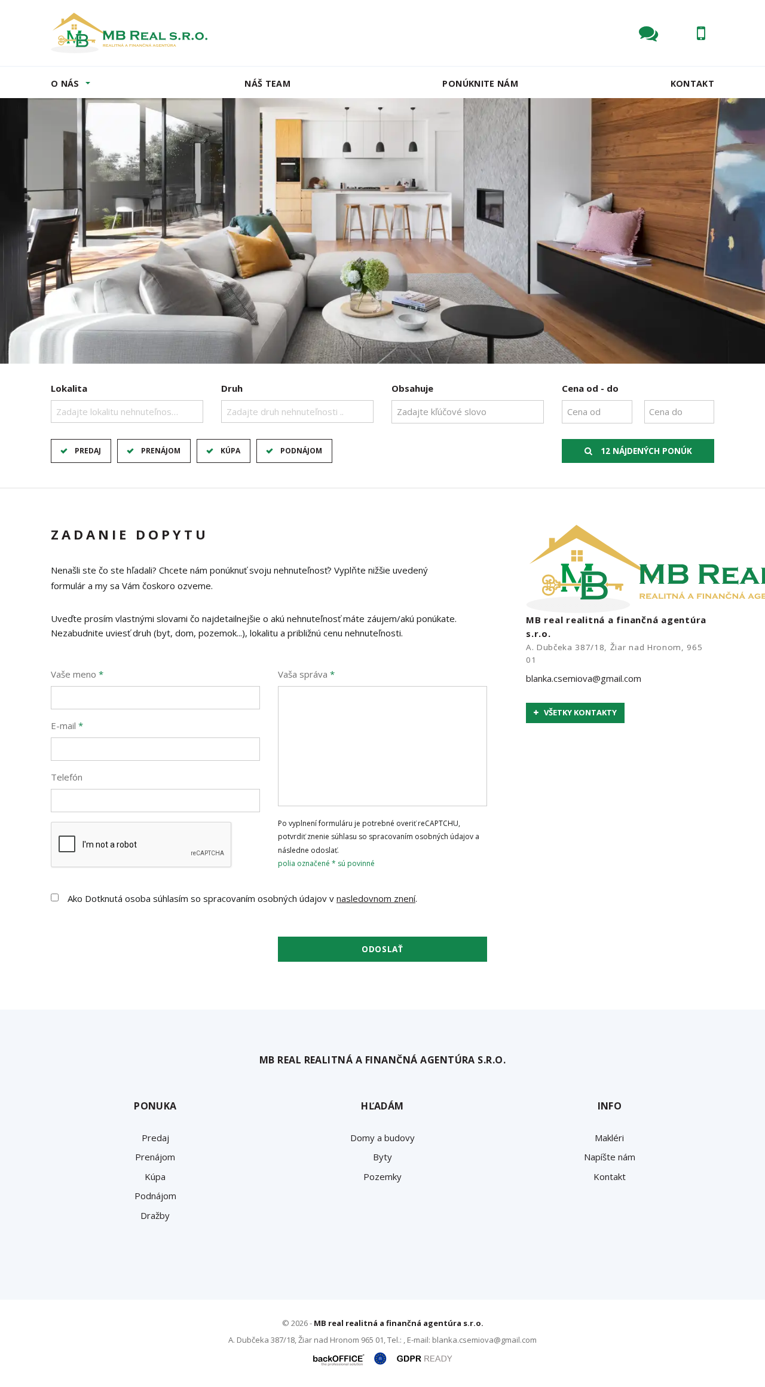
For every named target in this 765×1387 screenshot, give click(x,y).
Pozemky (382, 1176)
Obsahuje (412, 388)
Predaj (88, 451)
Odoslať (382, 949)
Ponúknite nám (480, 83)
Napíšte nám (609, 1157)
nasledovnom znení (375, 898)
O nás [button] (65, 83)
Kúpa (230, 451)
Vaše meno (77, 674)
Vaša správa (306, 674)
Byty (382, 1157)
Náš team (267, 83)
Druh (232, 388)
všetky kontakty (579, 712)
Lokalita (69, 388)
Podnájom (301, 451)
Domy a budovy (382, 1138)
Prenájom (160, 451)
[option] (382, 231)
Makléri (609, 1138)
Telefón (66, 777)
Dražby (155, 1215)
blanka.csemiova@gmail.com (583, 678)
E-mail (67, 725)
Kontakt (693, 83)
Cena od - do (590, 388)
